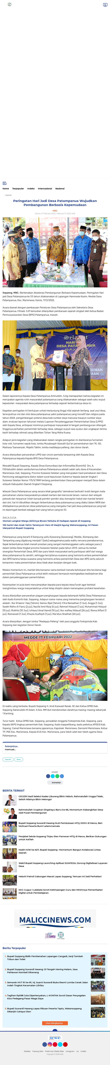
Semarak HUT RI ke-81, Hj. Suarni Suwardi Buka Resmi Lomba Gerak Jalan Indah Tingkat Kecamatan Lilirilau (47, 984)
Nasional (59, 188)
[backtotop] (55, 1031)
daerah (8, 759)
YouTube (67, 1048)
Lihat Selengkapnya (54, 1023)
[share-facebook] (48, 776)
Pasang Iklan (37, 1051)
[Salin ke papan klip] (62, 776)
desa (19, 759)
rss (77, 1051)
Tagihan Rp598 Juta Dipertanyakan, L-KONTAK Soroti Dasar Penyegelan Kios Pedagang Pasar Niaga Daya (46, 997)
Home (6, 188)
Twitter (61, 1048)
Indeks (31, 188)
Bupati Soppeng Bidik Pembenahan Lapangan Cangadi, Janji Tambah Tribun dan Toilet (45, 958)
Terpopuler (18, 188)
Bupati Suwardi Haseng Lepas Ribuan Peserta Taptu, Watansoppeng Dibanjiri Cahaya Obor (44, 1010)
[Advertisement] (55, 10)
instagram (70, 1051)
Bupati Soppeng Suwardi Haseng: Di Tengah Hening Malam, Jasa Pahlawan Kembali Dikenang (42, 971)
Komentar (56, 782)
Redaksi (27, 1051)
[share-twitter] (53, 776)
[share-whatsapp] (57, 776)
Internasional (45, 188)
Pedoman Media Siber (54, 1051)
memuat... (10, 749)
